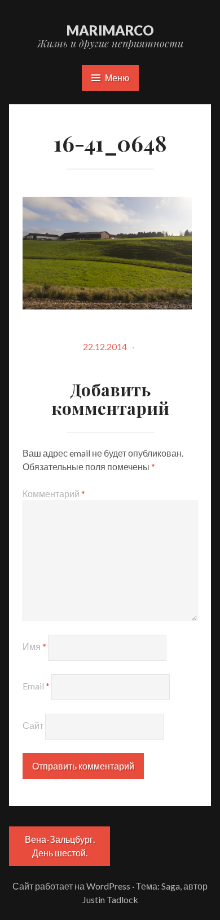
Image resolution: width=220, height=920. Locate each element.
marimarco (110, 30)
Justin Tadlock (110, 899)
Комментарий (54, 493)
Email (36, 685)
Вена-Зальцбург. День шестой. (60, 846)
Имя (34, 646)
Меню (117, 77)
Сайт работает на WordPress (71, 886)
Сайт (33, 725)
